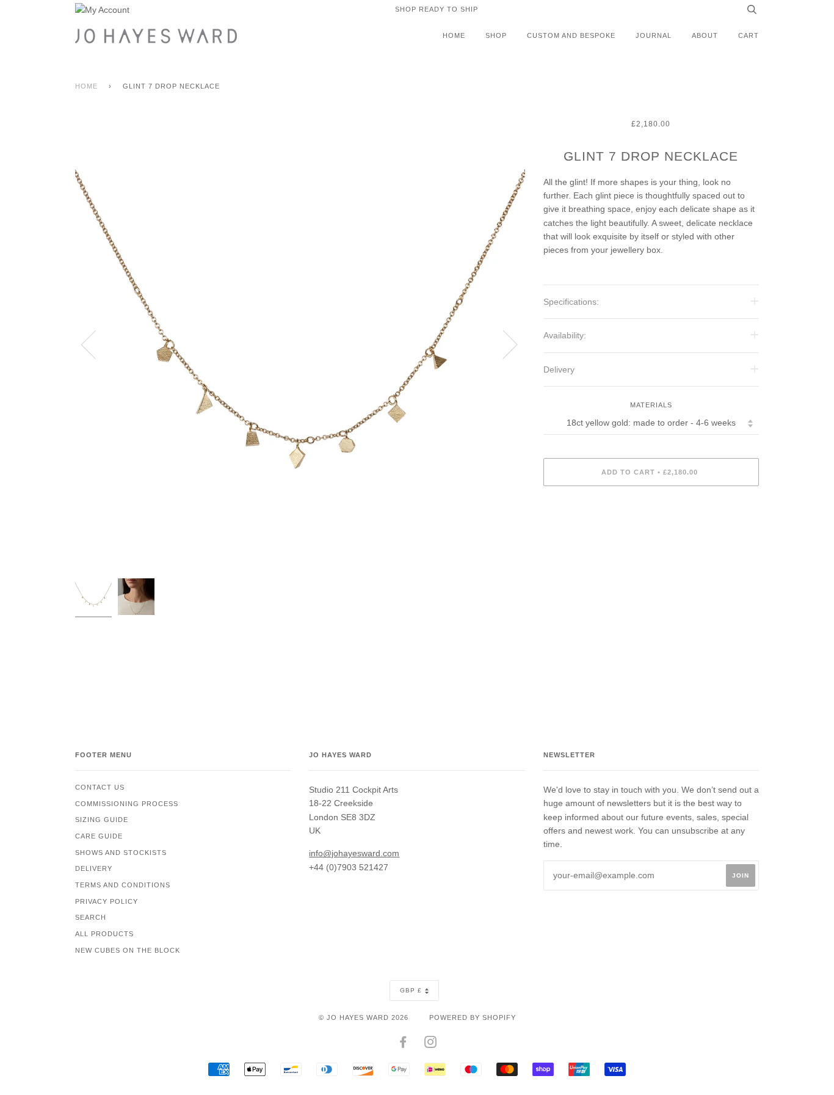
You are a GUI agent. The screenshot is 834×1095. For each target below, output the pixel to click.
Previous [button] (96, 344)
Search (90, 917)
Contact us (100, 787)
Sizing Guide (101, 819)
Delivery (93, 868)
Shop (496, 35)
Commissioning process (126, 803)
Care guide (99, 836)
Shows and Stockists (121, 852)
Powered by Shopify (472, 1017)
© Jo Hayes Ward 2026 (363, 1017)
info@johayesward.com (354, 853)
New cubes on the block (127, 950)
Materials (651, 405)
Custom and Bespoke (571, 35)
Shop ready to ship (436, 9)
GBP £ (411, 990)
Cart (748, 35)
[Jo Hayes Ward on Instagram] (430, 1044)
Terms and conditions (122, 885)
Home (454, 35)
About (705, 35)
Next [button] (502, 344)
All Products (104, 933)
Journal (654, 35)
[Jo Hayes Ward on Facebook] (403, 1044)
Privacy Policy (106, 901)
